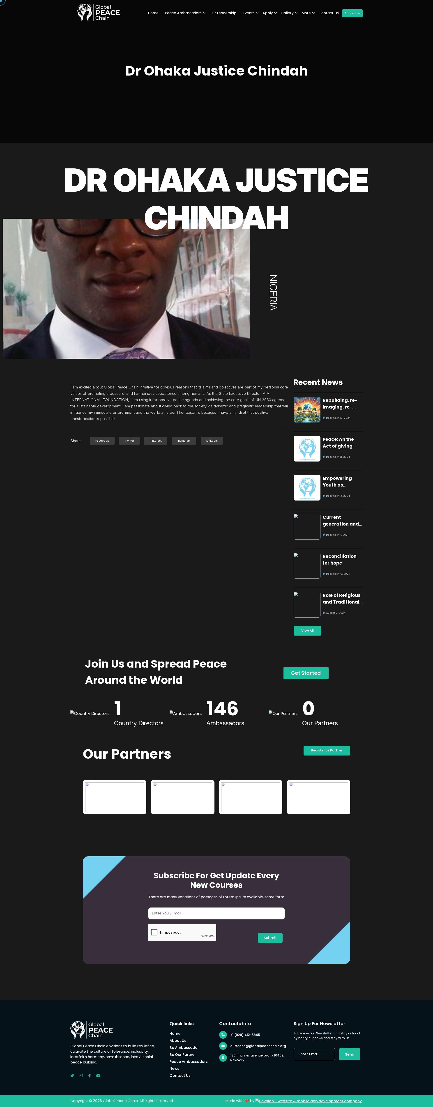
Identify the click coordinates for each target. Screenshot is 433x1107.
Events (249, 13)
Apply (268, 13)
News (174, 1068)
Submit (270, 937)
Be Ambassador (184, 1047)
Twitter (129, 440)
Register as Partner (327, 750)
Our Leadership (223, 13)
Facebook (102, 440)
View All (307, 631)
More (306, 13)
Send (349, 1054)
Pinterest (156, 440)
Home (153, 13)
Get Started (306, 673)
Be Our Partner (183, 1054)
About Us (178, 1040)
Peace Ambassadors (183, 13)
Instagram (184, 440)
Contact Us (329, 13)
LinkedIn (212, 440)
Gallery (287, 13)
